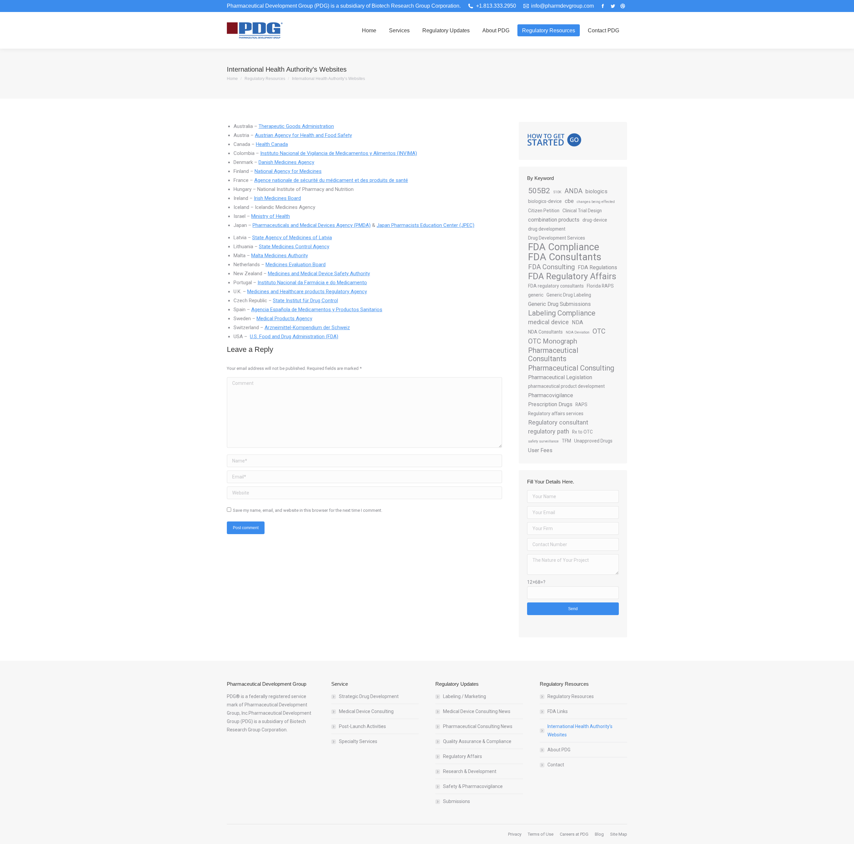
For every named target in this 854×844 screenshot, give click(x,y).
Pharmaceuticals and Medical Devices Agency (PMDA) (312, 225)
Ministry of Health (270, 216)
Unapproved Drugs (593, 440)
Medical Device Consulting (366, 711)
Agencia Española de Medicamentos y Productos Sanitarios (316, 310)
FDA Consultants (564, 257)
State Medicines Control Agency (294, 247)
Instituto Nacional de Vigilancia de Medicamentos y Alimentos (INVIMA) (338, 153)
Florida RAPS (600, 286)
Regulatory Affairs (462, 756)
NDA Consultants (545, 332)
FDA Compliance (563, 247)
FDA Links (557, 711)
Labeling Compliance (561, 313)
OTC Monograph (552, 341)
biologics (596, 191)
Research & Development (469, 771)
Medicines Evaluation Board (296, 265)
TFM (566, 440)
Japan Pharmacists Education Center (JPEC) (425, 225)
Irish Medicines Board (277, 198)
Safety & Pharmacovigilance (473, 786)
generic (535, 295)
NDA (577, 322)
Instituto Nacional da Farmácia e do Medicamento (312, 283)
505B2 (539, 191)
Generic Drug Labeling (568, 295)
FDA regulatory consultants (556, 286)
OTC (598, 331)
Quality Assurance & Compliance (477, 741)
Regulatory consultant (558, 422)
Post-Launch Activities (362, 726)
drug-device (594, 220)
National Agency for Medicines (288, 171)
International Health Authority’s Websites (579, 730)
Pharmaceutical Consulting (571, 368)
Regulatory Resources (570, 696)
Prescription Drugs (550, 404)
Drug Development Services (556, 238)
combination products (553, 220)
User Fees (540, 450)
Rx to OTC (582, 431)
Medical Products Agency (284, 319)
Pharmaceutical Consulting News (477, 726)
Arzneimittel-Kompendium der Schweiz (307, 328)
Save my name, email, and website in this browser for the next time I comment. (307, 510)
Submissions (456, 801)
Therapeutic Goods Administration (296, 126)
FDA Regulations (597, 267)
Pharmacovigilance (550, 395)
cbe (569, 201)
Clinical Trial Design (582, 210)
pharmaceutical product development (566, 386)
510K (557, 192)
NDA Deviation (577, 332)
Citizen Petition (543, 210)
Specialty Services (358, 741)
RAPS (581, 404)
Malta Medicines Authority (279, 256)
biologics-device (545, 201)
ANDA (573, 191)
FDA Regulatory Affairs (572, 276)
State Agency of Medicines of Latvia (292, 238)
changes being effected (596, 202)
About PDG (558, 749)
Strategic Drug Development (369, 696)
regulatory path (548, 431)
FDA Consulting (551, 267)
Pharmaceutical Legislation (560, 377)
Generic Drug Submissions (559, 304)
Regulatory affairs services (555, 413)
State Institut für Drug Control (305, 301)
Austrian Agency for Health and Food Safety (303, 135)
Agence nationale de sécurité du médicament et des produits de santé (331, 180)
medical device (548, 322)
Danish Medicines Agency (286, 162)
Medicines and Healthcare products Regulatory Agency (307, 292)
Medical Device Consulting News (476, 711)
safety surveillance (543, 441)
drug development (546, 229)
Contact (555, 764)
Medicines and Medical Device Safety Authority (319, 274)
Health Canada (272, 144)
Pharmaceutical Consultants (553, 354)
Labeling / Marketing (464, 696)
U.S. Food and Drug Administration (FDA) (294, 337)
